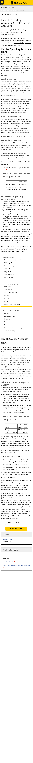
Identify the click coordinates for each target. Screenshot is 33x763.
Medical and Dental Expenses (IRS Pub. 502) (16, 136)
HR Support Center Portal (16, 523)
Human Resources (7, 8)
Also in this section (11, 14)
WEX (4, 554)
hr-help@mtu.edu (7, 539)
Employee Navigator (16, 528)
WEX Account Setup (8, 561)
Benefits (13, 10)
